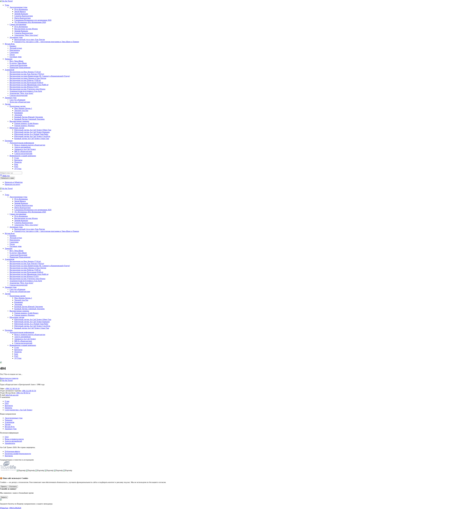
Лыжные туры (10, 98)
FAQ (16, 166)
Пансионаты (15, 50)
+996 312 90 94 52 (23, 393)
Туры (7, 5)
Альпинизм (9, 70)
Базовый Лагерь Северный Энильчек (29, 119)
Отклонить (13, 486)
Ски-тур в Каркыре (17, 100)
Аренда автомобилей (13, 441)
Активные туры (16, 37)
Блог (16, 164)
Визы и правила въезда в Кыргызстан (29, 145)
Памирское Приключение (20, 67)
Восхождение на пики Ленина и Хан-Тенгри (28, 78)
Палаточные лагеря (17, 106)
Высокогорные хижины (19, 121)
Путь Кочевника (21, 9)
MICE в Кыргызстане (23, 151)
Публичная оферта (12, 451)
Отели (12, 55)
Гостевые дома (16, 57)
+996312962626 (15, 508)
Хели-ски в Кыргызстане (20, 102)
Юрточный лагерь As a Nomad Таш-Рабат (31, 134)
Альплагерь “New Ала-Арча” (26, 35)
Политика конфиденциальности (18, 454)
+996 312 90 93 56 (29, 391)
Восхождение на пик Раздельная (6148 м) (26, 83)
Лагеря (7, 104)
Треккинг (9, 59)
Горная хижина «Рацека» (24, 126)
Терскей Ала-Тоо (21, 110)
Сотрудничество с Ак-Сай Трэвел (18, 410)
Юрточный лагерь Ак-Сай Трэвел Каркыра (32, 132)
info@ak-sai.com (11, 395)
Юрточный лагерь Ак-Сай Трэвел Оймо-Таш (32, 130)
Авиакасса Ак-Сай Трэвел (25, 149)
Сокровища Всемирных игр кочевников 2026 (32, 20)
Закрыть (4, 497)
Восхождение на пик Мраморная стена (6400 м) (29, 85)
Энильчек (18, 115)
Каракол (13, 46)
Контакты (18, 160)
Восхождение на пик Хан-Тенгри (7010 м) (27, 74)
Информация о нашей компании (23, 156)
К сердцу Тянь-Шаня (18, 63)
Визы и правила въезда (14, 439)
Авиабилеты (10, 443)
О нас (16, 158)
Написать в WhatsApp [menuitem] (14, 182)
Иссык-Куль (10, 44)
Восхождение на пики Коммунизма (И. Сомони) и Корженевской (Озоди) (40, 76)
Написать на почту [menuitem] (12, 184)
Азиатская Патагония (18, 65)
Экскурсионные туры (18, 7)
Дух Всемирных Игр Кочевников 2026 (30, 22)
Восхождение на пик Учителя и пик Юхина (27, 89)
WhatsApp (4, 508)
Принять (4, 486)
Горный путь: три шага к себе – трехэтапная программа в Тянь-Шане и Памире (46, 42)
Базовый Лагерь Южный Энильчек (28, 117)
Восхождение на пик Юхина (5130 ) (24, 87)
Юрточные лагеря (17, 128)
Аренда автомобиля (22, 147)
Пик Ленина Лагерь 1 (23, 108)
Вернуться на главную (9, 378)
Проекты (18, 162)
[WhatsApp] (2, 476)
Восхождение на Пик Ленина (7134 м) (25, 72)
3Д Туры (17, 169)
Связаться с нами (7, 178)
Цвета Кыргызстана (22, 18)
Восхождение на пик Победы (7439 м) (25, 80)
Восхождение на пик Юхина (26, 29)
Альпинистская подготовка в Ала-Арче (26, 91)
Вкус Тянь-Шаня (16, 61)
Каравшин (18, 113)
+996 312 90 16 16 (12, 389)
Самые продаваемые (18, 24)
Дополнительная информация (22, 143)
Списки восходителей (18, 95)
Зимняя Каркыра (21, 14)
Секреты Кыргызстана (23, 16)
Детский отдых (16, 48)
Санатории (14, 52)
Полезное (9, 141)
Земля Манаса (20, 12)
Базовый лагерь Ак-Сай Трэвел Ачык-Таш (31, 138)
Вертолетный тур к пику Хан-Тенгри (29, 39)
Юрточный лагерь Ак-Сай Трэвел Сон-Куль (32, 136)
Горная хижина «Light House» (26, 123)
